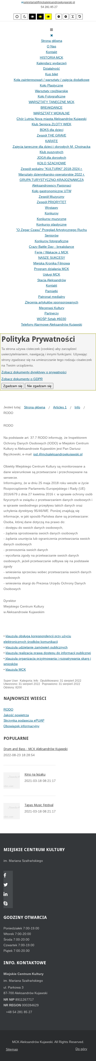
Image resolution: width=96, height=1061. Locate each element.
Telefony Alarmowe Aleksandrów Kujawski (51, 324)
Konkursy (51, 213)
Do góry (81, 1049)
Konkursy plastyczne (51, 224)
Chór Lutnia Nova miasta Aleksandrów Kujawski (51, 119)
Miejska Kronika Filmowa (51, 263)
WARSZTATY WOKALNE (51, 113)
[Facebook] (8, 876)
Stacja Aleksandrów (51, 280)
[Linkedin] (8, 894)
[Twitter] (8, 885)
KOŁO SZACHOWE (51, 163)
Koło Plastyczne (51, 85)
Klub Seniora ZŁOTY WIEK (51, 124)
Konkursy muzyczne (51, 219)
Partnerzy (52, 313)
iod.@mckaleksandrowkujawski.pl (57, 454)
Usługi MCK (51, 274)
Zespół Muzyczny (51, 196)
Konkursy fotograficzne (52, 241)
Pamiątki (51, 291)
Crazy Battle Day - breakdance (51, 246)
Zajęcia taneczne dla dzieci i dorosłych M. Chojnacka (51, 146)
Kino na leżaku (34, 774)
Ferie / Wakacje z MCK (51, 252)
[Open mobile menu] (51, 30)
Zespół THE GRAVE (51, 135)
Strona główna (51, 41)
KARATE (51, 141)
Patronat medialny (51, 297)
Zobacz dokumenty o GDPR (22, 379)
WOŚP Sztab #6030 (51, 319)
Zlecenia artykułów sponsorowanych (51, 302)
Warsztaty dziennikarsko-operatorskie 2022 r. (51, 174)
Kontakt (51, 52)
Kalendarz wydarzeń (52, 63)
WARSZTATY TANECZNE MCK (51, 102)
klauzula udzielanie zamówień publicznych (37, 647)
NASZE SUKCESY (51, 257)
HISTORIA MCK (51, 57)
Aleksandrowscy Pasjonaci (51, 185)
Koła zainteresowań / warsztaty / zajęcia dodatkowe (51, 80)
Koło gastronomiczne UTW (51, 191)
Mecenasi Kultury (51, 308)
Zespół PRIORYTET (51, 202)
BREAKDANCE (51, 107)
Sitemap (12, 1049)
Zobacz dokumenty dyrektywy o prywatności (33, 372)
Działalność (51, 68)
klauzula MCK (16, 669)
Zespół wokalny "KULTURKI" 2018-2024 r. (51, 169)
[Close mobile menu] (51, 35)
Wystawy (51, 207)
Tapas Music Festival (38, 805)
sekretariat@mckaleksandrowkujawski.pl (49, 2)
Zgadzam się (12, 386)
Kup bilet (51, 74)
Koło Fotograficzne (51, 96)
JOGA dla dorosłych (51, 157)
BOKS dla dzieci (51, 130)
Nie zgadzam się (39, 386)
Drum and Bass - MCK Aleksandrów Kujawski (35, 749)
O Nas (51, 46)
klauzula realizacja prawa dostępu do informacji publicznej (48, 653)
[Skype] (8, 904)
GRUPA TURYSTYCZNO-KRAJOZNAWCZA (52, 180)
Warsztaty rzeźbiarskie (51, 91)
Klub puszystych (51, 152)
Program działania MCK (51, 269)
